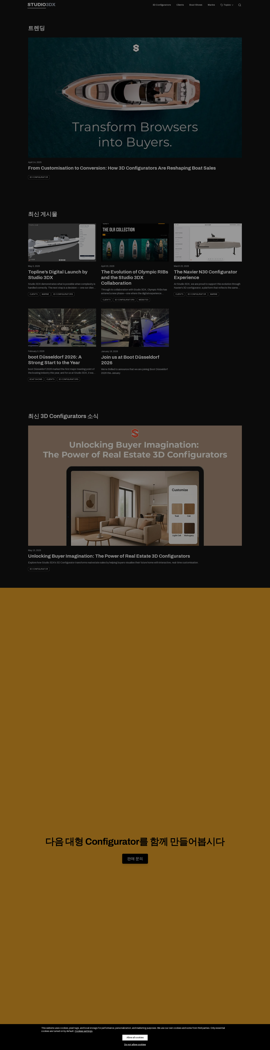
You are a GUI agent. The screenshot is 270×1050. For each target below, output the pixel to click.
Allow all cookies (135, 1037)
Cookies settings (83, 1031)
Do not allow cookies (135, 1044)
